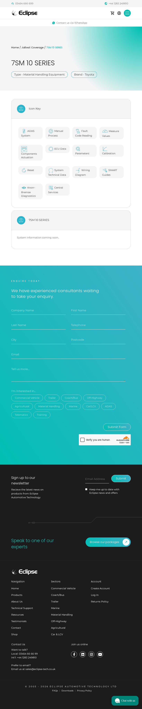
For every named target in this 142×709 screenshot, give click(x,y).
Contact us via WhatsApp (71, 22)
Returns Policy (100, 601)
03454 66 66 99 (28, 653)
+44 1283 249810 (118, 3)
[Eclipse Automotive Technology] (24, 13)
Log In (95, 595)
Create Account (100, 588)
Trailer (52, 397)
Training (42, 414)
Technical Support (22, 608)
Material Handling (49, 406)
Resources (17, 614)
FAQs (55, 690)
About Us (17, 601)
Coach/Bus (71, 397)
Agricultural (22, 406)
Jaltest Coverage (32, 47)
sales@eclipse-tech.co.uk (40, 669)
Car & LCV (57, 634)
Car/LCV (91, 406)
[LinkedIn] (83, 654)
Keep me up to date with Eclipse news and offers (104, 491)
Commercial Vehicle (27, 397)
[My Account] (119, 13)
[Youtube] (100, 654)
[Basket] (112, 13)
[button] (125, 701)
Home (15, 47)
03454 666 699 (24, 3)
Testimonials (18, 621)
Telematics (21, 414)
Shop (14, 634)
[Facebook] (74, 654)
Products (16, 595)
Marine (73, 406)
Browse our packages (104, 542)
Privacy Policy (84, 690)
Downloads (67, 690)
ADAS (108, 406)
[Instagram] (91, 654)
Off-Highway (94, 397)
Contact (16, 627)
